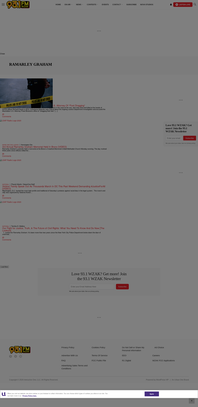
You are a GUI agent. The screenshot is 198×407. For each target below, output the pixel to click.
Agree (152, 394)
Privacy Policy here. (29, 396)
